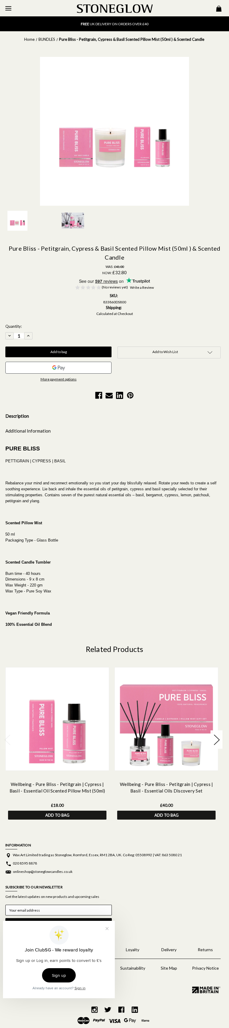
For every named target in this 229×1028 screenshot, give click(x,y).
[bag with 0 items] (219, 9)
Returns (205, 949)
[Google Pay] (58, 368)
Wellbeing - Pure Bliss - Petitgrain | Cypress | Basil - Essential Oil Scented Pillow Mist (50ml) (57, 787)
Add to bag (57, 815)
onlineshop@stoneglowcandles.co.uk (42, 871)
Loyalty (132, 949)
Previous (7, 740)
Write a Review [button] (142, 287)
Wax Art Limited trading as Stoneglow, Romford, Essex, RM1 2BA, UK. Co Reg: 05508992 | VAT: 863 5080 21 (97, 855)
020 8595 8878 (25, 863)
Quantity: (13, 326)
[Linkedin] (119, 395)
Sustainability (132, 968)
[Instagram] (94, 1010)
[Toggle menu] (8, 8)
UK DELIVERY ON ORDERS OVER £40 (114, 23)
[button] (205, 990)
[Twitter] (108, 1010)
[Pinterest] (130, 395)
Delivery (169, 949)
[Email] (109, 395)
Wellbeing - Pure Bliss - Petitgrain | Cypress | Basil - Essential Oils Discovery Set (166, 787)
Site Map (169, 968)
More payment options (59, 379)
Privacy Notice (205, 968)
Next (216, 740)
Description (17, 416)
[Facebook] (98, 395)
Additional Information (28, 430)
